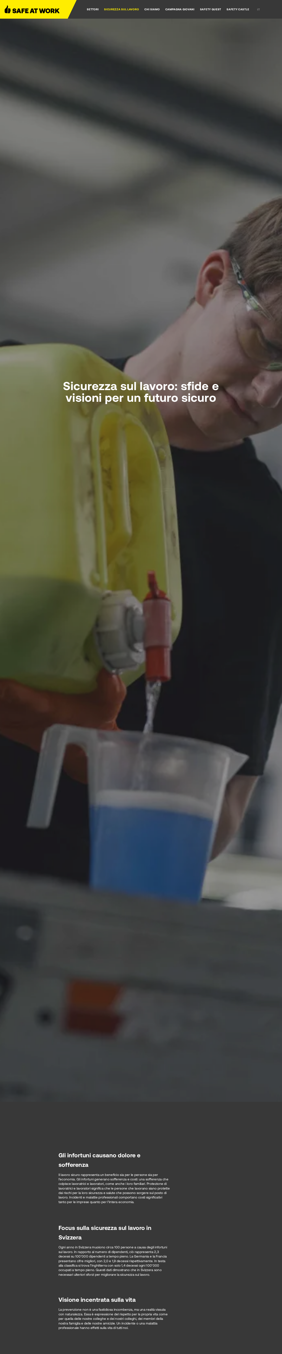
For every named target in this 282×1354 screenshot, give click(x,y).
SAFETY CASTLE (238, 9)
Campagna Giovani (180, 9)
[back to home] (36, 9)
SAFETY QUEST (210, 9)
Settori (93, 9)
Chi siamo (152, 9)
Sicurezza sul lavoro (121, 9)
